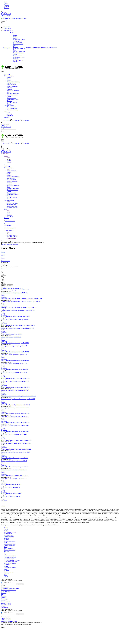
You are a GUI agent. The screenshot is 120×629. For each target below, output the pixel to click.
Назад (8, 157)
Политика (10, 115)
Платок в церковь (12, 102)
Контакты (6, 117)
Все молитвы (4, 587)
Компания (3, 593)
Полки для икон (11, 84)
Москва (9, 162)
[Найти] (1, 130)
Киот (8, 92)
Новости (9, 114)
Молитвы (3, 596)
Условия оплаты (11, 107)
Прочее (9, 104)
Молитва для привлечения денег (10, 588)
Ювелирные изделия (13, 93)
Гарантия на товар (12, 109)
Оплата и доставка (9, 105)
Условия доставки (12, 108)
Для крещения (11, 83)
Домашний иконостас (13, 90)
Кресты (9, 80)
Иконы (9, 78)
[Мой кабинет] (1, 122)
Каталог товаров (8, 76)
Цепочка (9, 87)
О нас (5, 111)
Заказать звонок (5, 153)
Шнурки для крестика (13, 81)
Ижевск (9, 160)
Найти (2, 627)
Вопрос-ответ (4, 607)
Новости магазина (7, 582)
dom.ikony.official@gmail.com (10, 244)
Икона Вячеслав (5, 591)
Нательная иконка (12, 86)
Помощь (3, 600)
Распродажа (7, 74)
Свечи (9, 96)
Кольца (9, 77)
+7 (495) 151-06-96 (6, 15)
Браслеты (9, 101)
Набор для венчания (12, 99)
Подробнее (4, 297)
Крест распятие (11, 98)
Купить (3, 295)
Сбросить (9, 285)
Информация (4, 599)
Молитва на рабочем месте (8, 590)
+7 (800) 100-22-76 (6, 14)
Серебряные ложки (12, 95)
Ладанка (9, 89)
